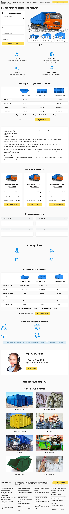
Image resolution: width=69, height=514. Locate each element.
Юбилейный (53, 342)
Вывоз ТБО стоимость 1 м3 (58, 505)
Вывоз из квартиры (45, 2)
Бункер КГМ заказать (56, 498)
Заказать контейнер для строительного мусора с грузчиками (40, 497)
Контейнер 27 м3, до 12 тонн (57, 185)
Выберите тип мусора (7, 16)
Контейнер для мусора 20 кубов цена (7, 508)
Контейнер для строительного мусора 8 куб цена (41, 506)
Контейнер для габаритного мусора (25, 500)
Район (19, 484)
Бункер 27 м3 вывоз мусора (58, 488)
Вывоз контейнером (19, 409)
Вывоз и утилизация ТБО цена (24, 509)
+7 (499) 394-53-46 (60, 2)
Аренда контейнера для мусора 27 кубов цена (24, 489)
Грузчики (35, 2)
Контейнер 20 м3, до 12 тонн (34, 185)
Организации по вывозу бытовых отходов (7, 489)
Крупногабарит (49, 452)
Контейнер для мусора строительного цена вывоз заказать (58, 502)
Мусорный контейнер (20, 431)
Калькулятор (32, 368)
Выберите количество (7, 33)
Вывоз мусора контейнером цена (41, 502)
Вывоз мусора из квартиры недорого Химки (25, 493)
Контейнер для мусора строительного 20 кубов (57, 508)
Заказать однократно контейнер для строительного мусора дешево (8, 494)
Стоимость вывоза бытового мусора (42, 489)
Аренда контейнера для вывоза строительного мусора (24, 505)
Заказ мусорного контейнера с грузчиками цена (8, 498)
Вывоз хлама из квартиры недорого (58, 491)
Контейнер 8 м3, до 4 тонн (11, 185)
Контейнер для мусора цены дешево (41, 493)
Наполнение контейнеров (26, 119)
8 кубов (3, 505)
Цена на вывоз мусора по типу (49, 45)
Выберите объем (6, 27)
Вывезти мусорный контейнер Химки (23, 496)
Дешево (28, 2)
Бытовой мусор (19, 474)
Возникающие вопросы (27, 313)
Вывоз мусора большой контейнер (7, 502)
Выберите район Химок (7, 22)
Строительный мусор (18, 2)
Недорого (19, 452)
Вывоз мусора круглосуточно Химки (15, 342)
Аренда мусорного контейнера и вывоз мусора (58, 495)
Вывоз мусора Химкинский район (35, 342)
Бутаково (60, 342)
